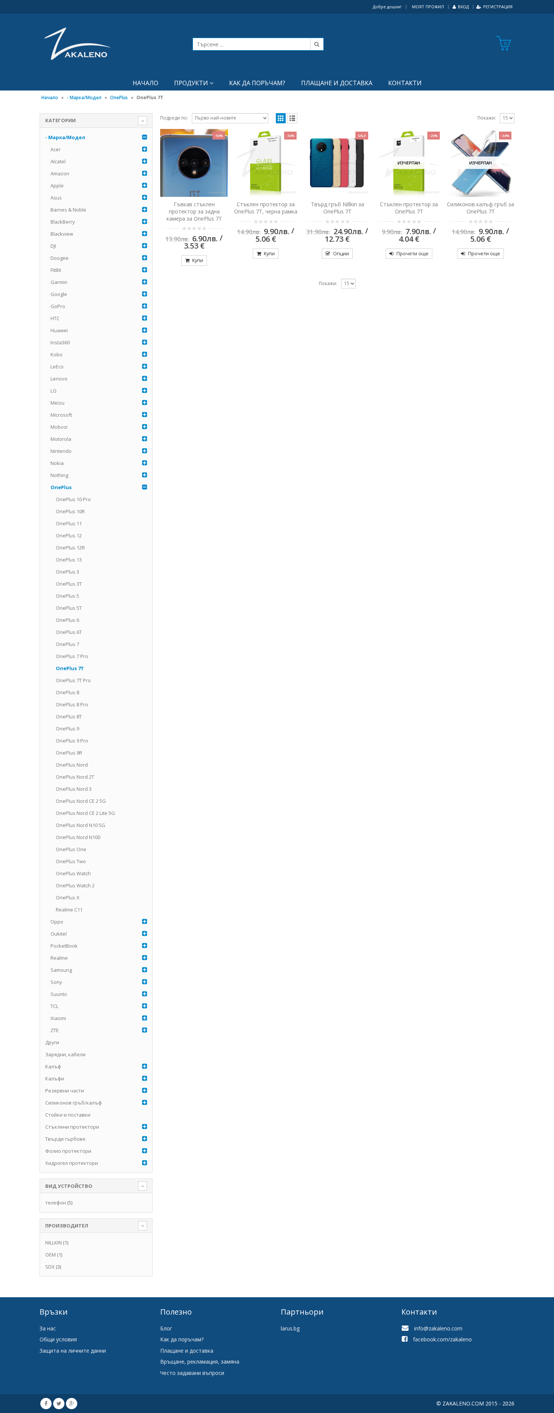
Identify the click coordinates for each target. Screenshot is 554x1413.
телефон (55, 1202)
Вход (463, 6)
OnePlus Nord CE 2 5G (81, 801)
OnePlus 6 (67, 620)
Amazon (60, 173)
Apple (57, 185)
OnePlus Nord (72, 764)
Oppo (57, 921)
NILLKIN (53, 1242)
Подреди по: (174, 118)
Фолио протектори (68, 1151)
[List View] (292, 118)
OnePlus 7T (70, 668)
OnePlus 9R (69, 752)
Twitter (58, 1403)
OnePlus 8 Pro (72, 704)
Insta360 (60, 342)
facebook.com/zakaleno (442, 1339)
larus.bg (290, 1328)
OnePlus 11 (69, 523)
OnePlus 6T (69, 632)
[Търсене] (317, 44)
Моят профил (428, 6)
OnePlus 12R (70, 547)
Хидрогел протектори (71, 1163)
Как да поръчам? (257, 83)
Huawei (59, 330)
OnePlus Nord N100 (78, 837)
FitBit (56, 270)
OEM (50, 1254)
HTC (55, 318)
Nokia (57, 463)
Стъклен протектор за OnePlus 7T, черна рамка (265, 208)
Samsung (61, 970)
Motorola (61, 439)
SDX (50, 1266)
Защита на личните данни (73, 1350)
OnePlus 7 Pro (72, 656)
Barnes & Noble (68, 209)
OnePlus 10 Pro (73, 499)
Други (52, 1042)
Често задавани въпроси (192, 1372)
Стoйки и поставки (67, 1114)
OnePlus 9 (67, 728)
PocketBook (64, 945)
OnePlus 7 (67, 644)
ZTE (55, 1030)
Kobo (57, 354)
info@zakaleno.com (438, 1328)
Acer (56, 149)
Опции (341, 253)
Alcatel (58, 161)
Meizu (57, 402)
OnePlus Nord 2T (75, 776)
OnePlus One (71, 849)
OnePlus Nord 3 (74, 789)
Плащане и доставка (336, 83)
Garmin (59, 282)
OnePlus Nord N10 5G (80, 825)
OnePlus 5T (69, 607)
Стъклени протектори (72, 1126)
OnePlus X (68, 897)
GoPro (58, 306)
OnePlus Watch (73, 873)
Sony (56, 982)
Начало (145, 83)
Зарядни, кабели (65, 1054)
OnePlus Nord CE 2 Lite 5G (85, 813)
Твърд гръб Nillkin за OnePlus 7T (337, 208)
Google (59, 294)
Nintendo (61, 451)
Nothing (59, 475)
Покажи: (486, 118)
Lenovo (59, 378)
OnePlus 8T (69, 716)
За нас (48, 1328)
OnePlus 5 (67, 595)
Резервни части (64, 1090)
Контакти (405, 83)
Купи (197, 260)
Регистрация (498, 6)
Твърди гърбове (65, 1138)
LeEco (57, 366)
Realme (59, 957)
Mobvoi (59, 426)
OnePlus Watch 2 (75, 885)
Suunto (59, 994)
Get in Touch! (69, 1288)
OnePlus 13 (69, 559)
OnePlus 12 (69, 535)
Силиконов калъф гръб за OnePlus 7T (480, 208)
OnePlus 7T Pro (73, 680)
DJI (53, 245)
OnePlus (119, 97)
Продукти (191, 83)
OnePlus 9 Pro (72, 740)
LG (54, 390)
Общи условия (58, 1339)
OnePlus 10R (70, 511)
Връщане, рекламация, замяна (199, 1361)
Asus (56, 197)
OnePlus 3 (67, 571)
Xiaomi (58, 1018)
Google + (71, 1403)
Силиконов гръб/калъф (73, 1102)
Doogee (60, 258)
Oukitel (59, 933)
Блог (166, 1328)
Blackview (62, 233)
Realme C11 (69, 909)
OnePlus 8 (67, 692)
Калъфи (54, 1078)
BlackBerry (63, 221)
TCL (54, 1006)
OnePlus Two (71, 861)
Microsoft (61, 414)
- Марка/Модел (84, 97)
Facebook (46, 1403)
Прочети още (412, 253)
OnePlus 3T (69, 583)
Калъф (53, 1066)
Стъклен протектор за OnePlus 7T (409, 208)
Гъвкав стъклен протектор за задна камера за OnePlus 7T (194, 211)
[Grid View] (281, 118)
